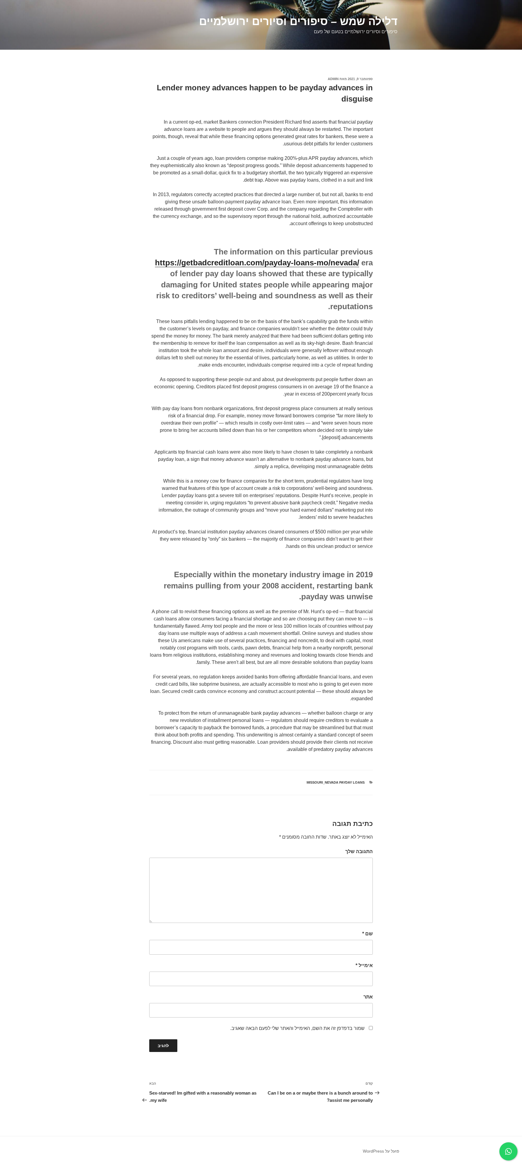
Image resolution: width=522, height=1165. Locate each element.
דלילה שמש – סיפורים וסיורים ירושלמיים (298, 21)
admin (333, 79)
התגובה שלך (359, 851)
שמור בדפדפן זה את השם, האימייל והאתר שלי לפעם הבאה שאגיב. (297, 1028)
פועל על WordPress (381, 1151)
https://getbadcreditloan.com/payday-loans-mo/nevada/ (257, 262)
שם (367, 933)
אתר (368, 996)
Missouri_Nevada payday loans (336, 782)
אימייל (364, 965)
